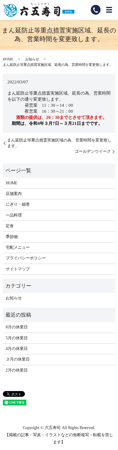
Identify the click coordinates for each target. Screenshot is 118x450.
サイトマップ (18, 269)
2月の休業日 (17, 370)
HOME (8, 59)
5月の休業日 (17, 338)
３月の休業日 (18, 359)
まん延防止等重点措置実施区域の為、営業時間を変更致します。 (59, 143)
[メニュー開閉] (109, 10)
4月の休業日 (17, 348)
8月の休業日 (17, 327)
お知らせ (32, 59)
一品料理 (14, 215)
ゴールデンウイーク (93, 151)
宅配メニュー (18, 247)
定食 (10, 226)
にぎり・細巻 (18, 204)
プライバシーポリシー (26, 258)
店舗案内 (14, 194)
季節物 (12, 237)
